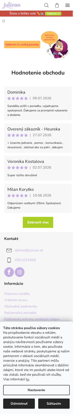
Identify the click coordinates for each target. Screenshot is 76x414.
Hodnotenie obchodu (38, 72)
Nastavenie (36, 390)
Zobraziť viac (38, 222)
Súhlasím (54, 403)
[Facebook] (9, 272)
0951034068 (25, 260)
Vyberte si (53, 13)
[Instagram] (19, 272)
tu (27, 379)
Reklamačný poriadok (20, 312)
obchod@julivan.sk (29, 250)
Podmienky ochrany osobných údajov (32, 319)
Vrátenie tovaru (16, 300)
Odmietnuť (19, 403)
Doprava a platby (17, 293)
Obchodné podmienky (20, 306)
